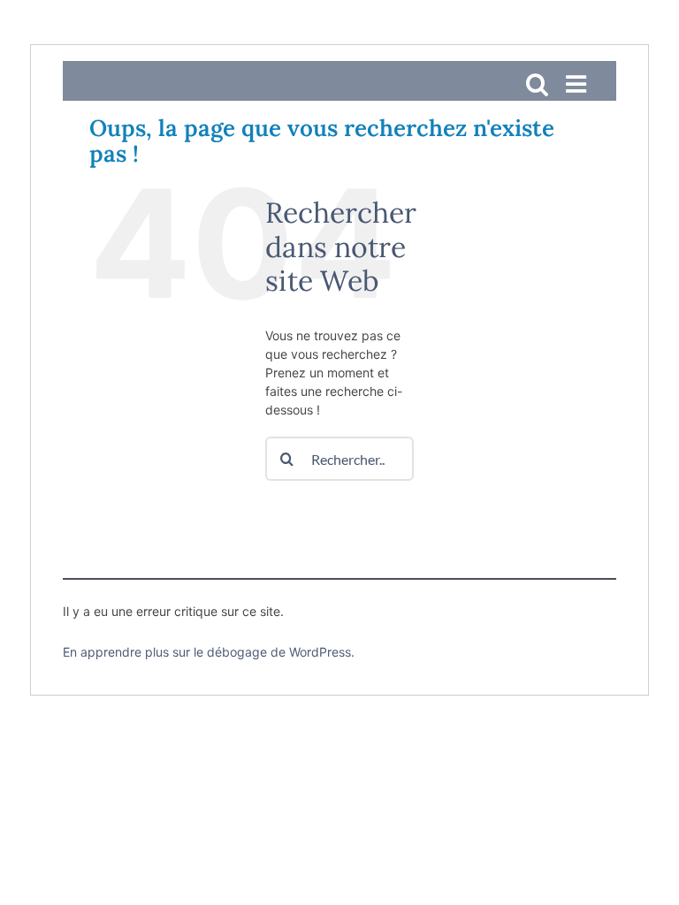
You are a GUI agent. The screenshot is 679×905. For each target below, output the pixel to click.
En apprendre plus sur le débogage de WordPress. (209, 651)
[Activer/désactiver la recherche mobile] (537, 83)
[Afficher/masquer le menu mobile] (578, 83)
